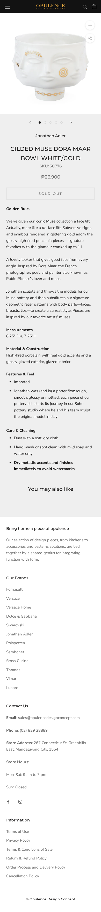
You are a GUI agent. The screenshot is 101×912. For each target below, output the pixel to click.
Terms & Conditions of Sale (29, 849)
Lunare (12, 687)
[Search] (85, 6)
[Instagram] (20, 801)
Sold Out (50, 193)
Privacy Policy (18, 840)
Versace (13, 598)
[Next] (71, 122)
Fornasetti (14, 589)
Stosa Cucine (17, 660)
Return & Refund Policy (26, 858)
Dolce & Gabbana (21, 616)
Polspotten (15, 643)
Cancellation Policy (22, 876)
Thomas (13, 669)
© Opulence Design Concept (50, 899)
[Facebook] (8, 801)
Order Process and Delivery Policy (35, 867)
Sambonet (15, 652)
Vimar (11, 678)
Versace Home (18, 607)
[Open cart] (94, 6)
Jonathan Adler (19, 634)
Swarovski (15, 625)
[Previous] (30, 122)
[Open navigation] (7, 6)
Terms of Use (17, 831)
